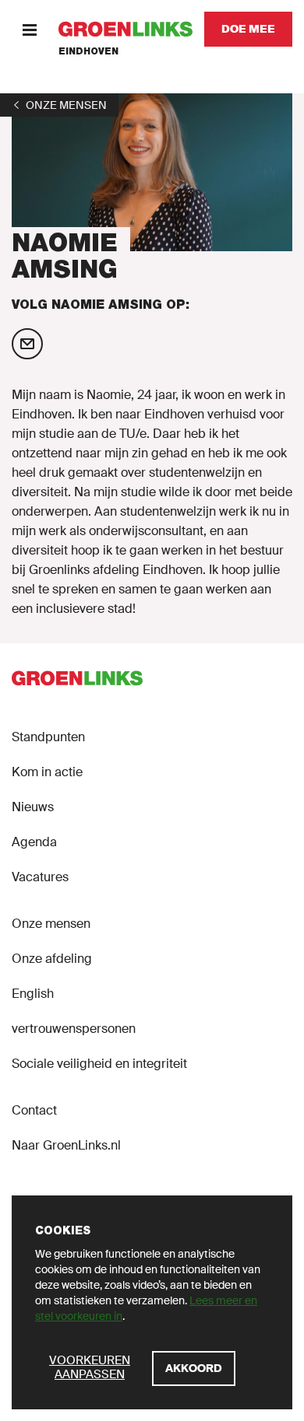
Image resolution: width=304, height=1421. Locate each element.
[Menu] (29, 29)
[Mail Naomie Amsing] (27, 343)
